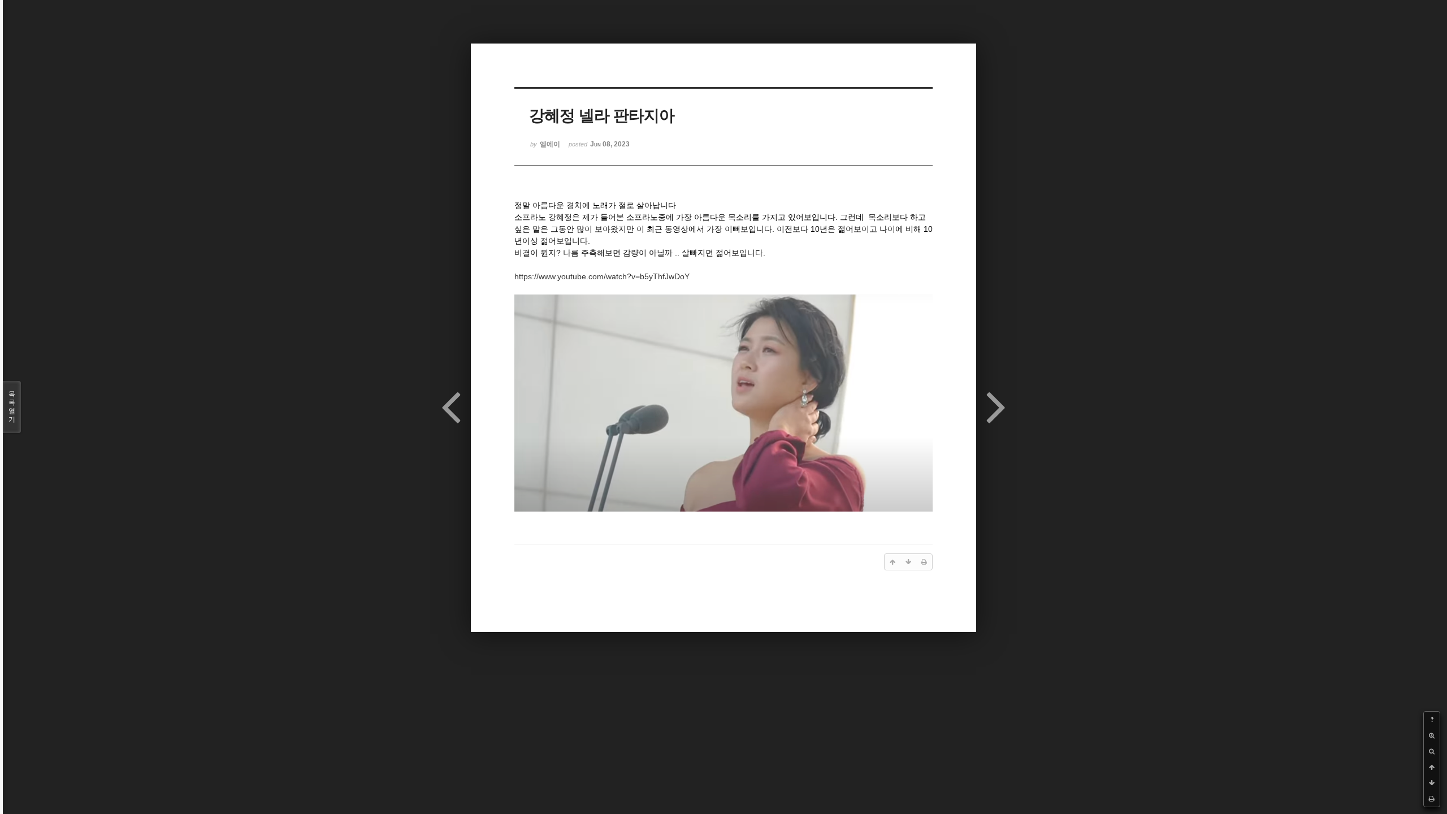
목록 (11, 406)
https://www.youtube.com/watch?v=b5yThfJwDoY (602, 276)
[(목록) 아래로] (1432, 783)
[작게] (1432, 751)
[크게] (1432, 735)
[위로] (1432, 767)
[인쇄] (1432, 799)
